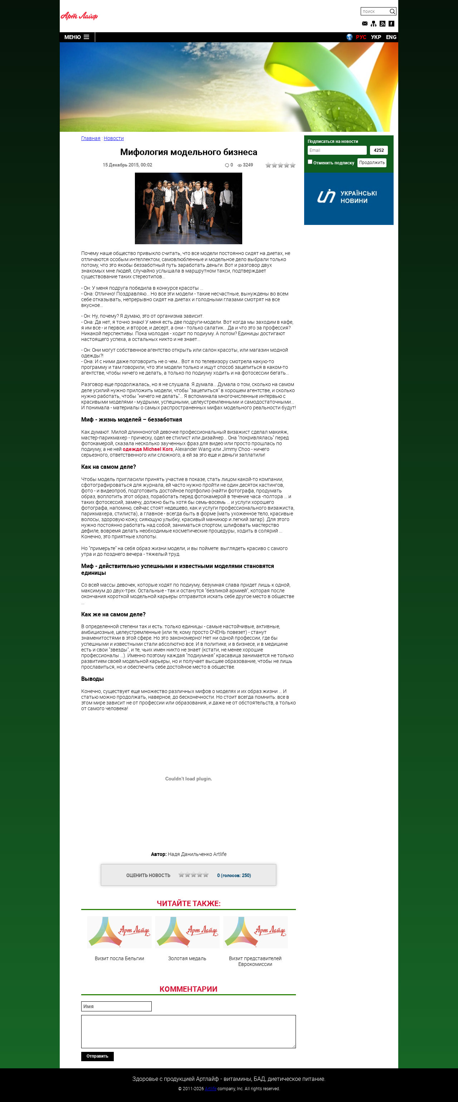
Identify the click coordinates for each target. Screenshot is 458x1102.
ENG (391, 36)
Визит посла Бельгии (119, 958)
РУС (361, 36)
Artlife (210, 1088)
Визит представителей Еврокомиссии (255, 961)
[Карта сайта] (373, 24)
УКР (376, 36)
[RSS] (382, 24)
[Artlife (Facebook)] (391, 24)
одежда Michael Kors (148, 449)
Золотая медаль (187, 958)
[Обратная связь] (364, 24)
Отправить (97, 1056)
